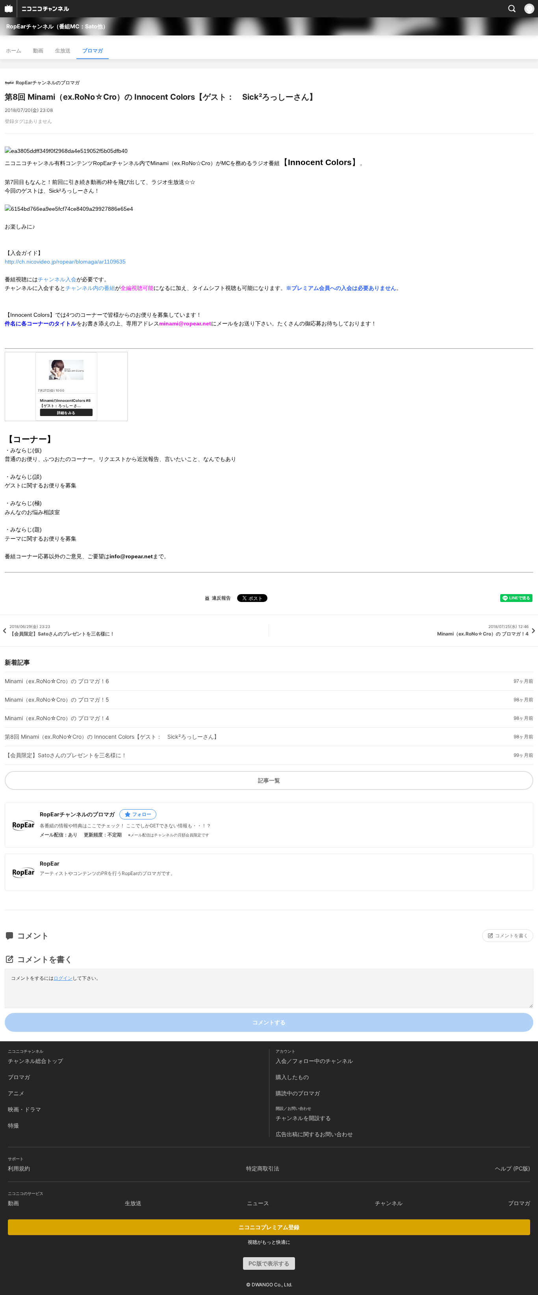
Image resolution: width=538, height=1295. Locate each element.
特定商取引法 (262, 1168)
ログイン (63, 978)
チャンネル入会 (57, 279)
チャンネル (389, 1203)
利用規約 (19, 1168)
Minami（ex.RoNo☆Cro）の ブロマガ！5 (57, 699)
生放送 (62, 50)
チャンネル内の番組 (90, 288)
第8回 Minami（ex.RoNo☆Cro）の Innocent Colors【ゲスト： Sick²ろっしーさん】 (112, 736)
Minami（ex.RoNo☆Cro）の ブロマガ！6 (57, 681)
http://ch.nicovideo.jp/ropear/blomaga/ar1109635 (65, 261)
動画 (38, 50)
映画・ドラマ (24, 1109)
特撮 (13, 1125)
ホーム (13, 50)
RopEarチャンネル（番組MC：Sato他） (57, 26)
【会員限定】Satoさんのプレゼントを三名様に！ (66, 755)
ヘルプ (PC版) (512, 1168)
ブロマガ (92, 50)
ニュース (258, 1203)
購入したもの (292, 1077)
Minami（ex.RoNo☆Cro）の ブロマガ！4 (57, 718)
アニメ (16, 1093)
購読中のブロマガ (298, 1093)
